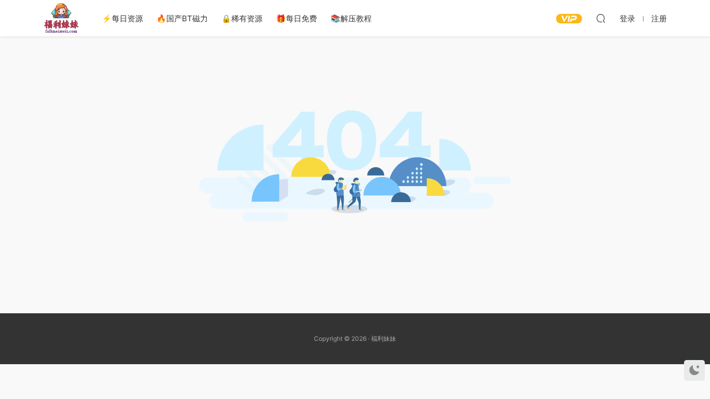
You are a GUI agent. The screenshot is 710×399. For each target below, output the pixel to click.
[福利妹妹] (61, 18)
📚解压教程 (351, 18)
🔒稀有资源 (241, 18)
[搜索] (601, 18)
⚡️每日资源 (122, 18)
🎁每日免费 (296, 18)
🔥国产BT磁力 (182, 18)
